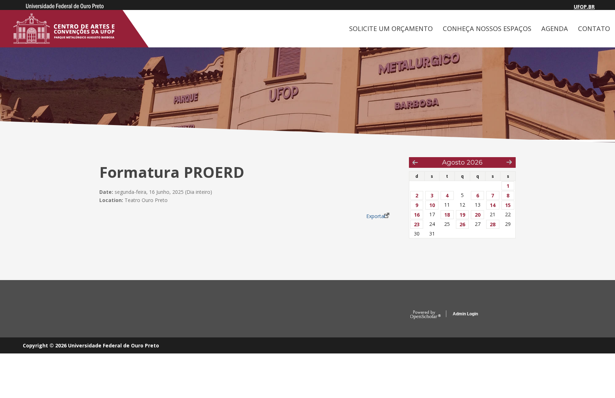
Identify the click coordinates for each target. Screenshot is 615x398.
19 (462, 214)
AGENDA (554, 28)
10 (432, 205)
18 (447, 214)
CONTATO (594, 28)
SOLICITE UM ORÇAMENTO (391, 28)
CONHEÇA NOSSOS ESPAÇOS (487, 28)
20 (477, 214)
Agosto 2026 (462, 162)
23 (417, 224)
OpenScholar (425, 315)
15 (508, 205)
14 (492, 205)
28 (492, 224)
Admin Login (465, 313)
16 (417, 214)
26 (462, 224)
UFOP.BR (584, 6)
